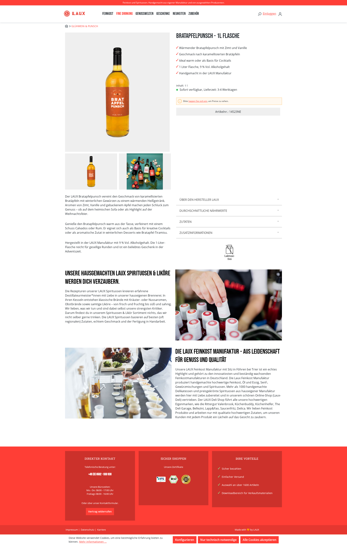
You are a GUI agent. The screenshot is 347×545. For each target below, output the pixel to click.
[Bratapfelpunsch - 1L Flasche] (117, 92)
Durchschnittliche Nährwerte (203, 211)
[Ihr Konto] (280, 14)
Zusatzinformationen (195, 233)
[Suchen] (259, 14)
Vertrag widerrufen (100, 511)
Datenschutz (87, 529)
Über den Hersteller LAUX (199, 200)
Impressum (72, 529)
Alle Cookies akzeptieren (259, 540)
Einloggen (269, 14)
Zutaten (185, 222)
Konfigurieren (184, 540)
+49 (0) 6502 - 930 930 (100, 474)
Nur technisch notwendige (218, 540)
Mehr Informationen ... (93, 541)
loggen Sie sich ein (198, 101)
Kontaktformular (109, 503)
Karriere (101, 529)
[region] (118, 111)
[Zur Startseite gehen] (78, 13)
